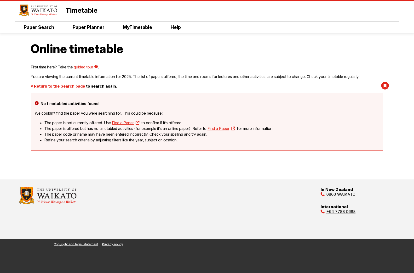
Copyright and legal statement (76, 244)
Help (176, 27)
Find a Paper (123, 122)
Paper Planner (88, 27)
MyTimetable (137, 27)
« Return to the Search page (58, 86)
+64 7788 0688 (341, 211)
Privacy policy (112, 244)
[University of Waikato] (48, 203)
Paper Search (39, 27)
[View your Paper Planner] (385, 85)
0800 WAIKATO (341, 194)
